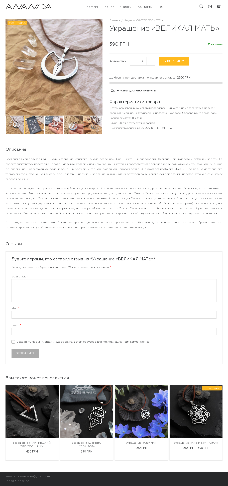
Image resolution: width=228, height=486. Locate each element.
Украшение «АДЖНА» (87, 442)
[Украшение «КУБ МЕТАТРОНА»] (141, 411)
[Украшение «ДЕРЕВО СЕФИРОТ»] (32, 411)
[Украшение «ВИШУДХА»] (196, 411)
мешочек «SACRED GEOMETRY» (152, 128)
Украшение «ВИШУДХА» (196, 442)
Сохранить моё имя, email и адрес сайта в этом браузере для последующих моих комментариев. (83, 341)
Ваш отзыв (20, 276)
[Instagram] (210, 6)
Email (16, 325)
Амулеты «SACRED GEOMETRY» (143, 20)
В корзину (173, 61)
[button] (201, 7)
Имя (15, 308)
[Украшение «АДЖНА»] (86, 411)
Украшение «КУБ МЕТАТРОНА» (141, 442)
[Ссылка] (29, 7)
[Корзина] (218, 6)
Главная (114, 20)
